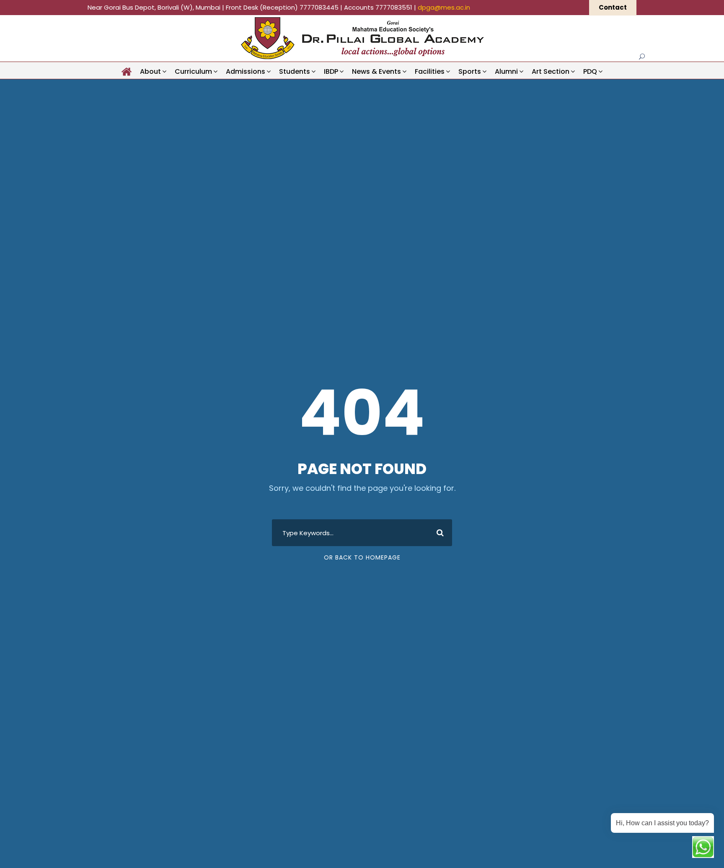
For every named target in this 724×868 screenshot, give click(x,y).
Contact (613, 7)
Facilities (430, 71)
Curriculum (193, 71)
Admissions (245, 71)
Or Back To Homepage (362, 557)
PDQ (590, 71)
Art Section (550, 71)
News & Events (376, 71)
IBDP (331, 71)
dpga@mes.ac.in (444, 7)
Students (294, 71)
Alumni (506, 71)
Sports (469, 71)
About (150, 71)
